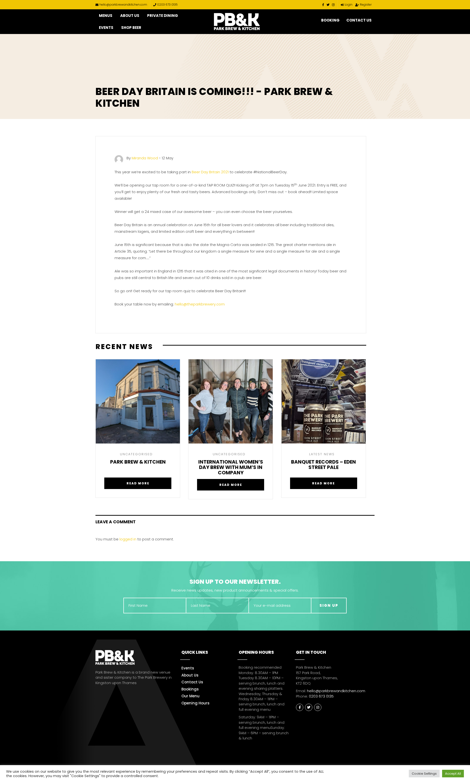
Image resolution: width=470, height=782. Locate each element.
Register (366, 4)
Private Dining (162, 15)
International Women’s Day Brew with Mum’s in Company (230, 467)
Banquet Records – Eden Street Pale (323, 465)
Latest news (322, 454)
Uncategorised (136, 454)
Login (348, 4)
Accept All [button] (453, 773)
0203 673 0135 (167, 4)
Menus (105, 15)
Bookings (190, 689)
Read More (138, 483)
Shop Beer (131, 27)
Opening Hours (195, 703)
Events (106, 27)
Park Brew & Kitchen (138, 462)
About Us (129, 15)
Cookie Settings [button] (424, 773)
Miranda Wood (145, 158)
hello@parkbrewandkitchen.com (123, 4)
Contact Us (359, 20)
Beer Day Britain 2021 (210, 172)
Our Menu (190, 696)
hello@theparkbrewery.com (200, 304)
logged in (127, 539)
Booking (330, 20)
